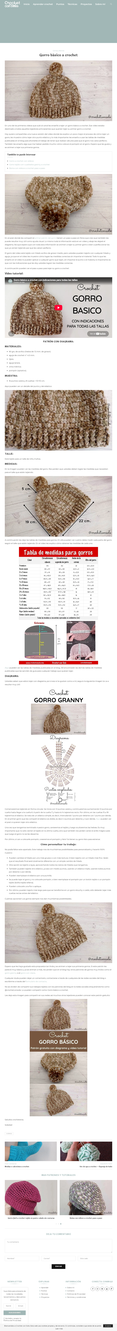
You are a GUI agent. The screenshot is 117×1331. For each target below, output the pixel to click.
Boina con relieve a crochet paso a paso (27, 168)
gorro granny (11, 973)
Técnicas (72, 4)
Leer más (59, 1329)
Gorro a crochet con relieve (21, 161)
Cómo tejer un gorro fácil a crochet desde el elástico (86, 1218)
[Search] (111, 4)
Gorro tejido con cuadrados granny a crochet (29, 164)
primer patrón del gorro (45, 238)
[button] (8, 1202)
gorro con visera (28, 973)
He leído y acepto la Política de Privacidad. (12, 1319)
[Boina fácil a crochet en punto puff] (31, 1197)
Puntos (60, 4)
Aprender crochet (43, 4)
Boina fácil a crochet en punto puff (31, 1218)
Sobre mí (100, 4)
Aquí (7, 668)
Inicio (27, 4)
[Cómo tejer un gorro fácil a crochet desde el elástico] (86, 1197)
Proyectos (86, 4)
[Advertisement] (58, 25)
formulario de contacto (36, 981)
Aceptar (108, 1326)
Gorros (9, 1133)
